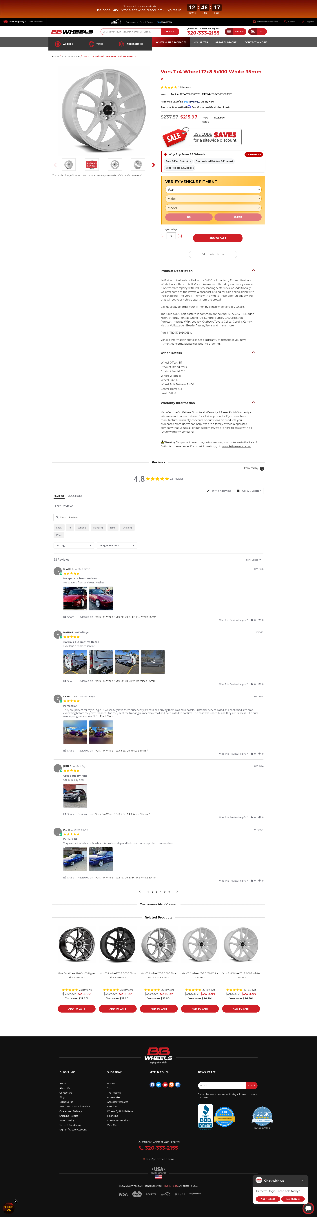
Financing (112, 1115)
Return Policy (66, 1120)
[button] (235, 31)
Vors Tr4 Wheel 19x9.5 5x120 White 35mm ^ (121, 750)
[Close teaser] (15, 1201)
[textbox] (262, 561)
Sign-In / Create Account (73, 1129)
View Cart (112, 1125)
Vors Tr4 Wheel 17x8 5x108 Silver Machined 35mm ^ (126, 681)
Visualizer (112, 1106)
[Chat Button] (308, 1208)
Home (62, 1083)
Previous (54, 165)
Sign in (291, 21)
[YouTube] (165, 1084)
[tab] (219, 491)
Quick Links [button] (67, 1072)
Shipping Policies (68, 1115)
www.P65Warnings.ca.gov (236, 446)
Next (152, 165)
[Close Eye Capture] (302, 1181)
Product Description (177, 271)
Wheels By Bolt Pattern (120, 1111)
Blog (62, 1097)
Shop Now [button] (114, 1072)
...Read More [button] (105, 716)
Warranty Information (178, 403)
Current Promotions (118, 1120)
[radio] (59, 527)
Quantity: (171, 229)
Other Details (171, 353)
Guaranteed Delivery (70, 1111)
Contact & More (256, 42)
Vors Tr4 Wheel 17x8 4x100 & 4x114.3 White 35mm (125, 617)
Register (310, 21)
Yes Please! (268, 1199)
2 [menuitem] (152, 891)
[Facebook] (152, 1084)
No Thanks (293, 1199)
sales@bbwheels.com (267, 21)
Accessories (135, 44)
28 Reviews (184, 87)
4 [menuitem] (160, 891)
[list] (163, 599)
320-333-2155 (203, 33)
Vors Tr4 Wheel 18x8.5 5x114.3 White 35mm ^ (122, 814)
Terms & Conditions (70, 1125)
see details (151, 6)
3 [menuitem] (156, 891)
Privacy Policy (170, 1185)
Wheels (68, 44)
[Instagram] (171, 1084)
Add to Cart (76, 1008)
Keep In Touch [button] (159, 1072)
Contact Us (65, 1092)
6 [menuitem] (169, 891)
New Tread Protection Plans (74, 1106)
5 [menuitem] (165, 891)
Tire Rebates (114, 1092)
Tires (99, 44)
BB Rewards (66, 1102)
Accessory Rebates (117, 1102)
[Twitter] (158, 1084)
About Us (64, 1088)
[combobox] (74, 545)
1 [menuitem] (148, 891)
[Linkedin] (178, 1084)
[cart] (252, 31)
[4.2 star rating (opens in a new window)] (224, 1114)
